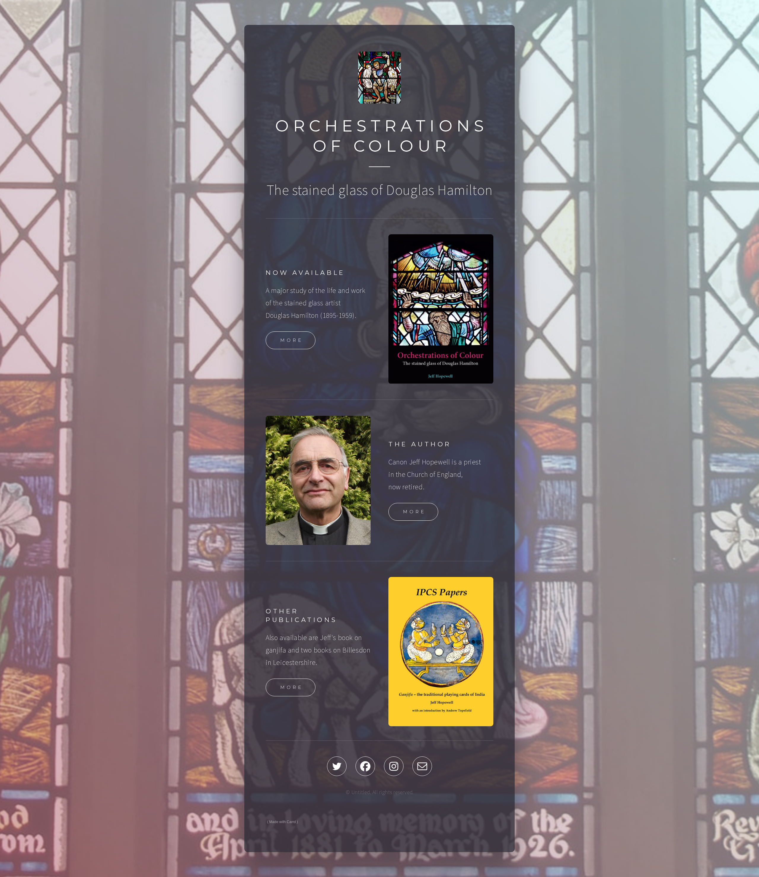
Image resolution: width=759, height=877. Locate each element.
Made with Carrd (282, 822)
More (291, 340)
